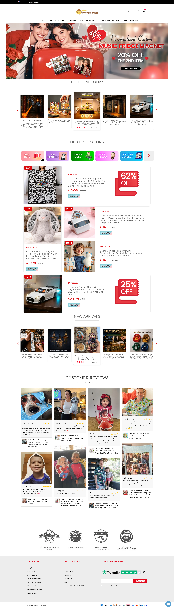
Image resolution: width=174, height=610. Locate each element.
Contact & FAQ (68, 571)
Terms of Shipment (32, 575)
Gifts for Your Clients (33, 586)
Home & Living (105, 20)
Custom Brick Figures (76, 20)
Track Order (146, 2)
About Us (66, 568)
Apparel (125, 20)
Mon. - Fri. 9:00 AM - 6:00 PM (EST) (74, 586)
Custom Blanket (42, 20)
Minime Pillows (92, 20)
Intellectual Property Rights (35, 582)
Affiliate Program (32, 593)
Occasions (134, 20)
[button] (84, 76)
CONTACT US (130, 2)
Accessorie (116, 20)
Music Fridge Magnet (58, 20)
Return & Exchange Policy (34, 579)
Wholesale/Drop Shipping (34, 589)
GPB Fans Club (68, 579)
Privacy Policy (31, 568)
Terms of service (31, 571)
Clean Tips (67, 582)
